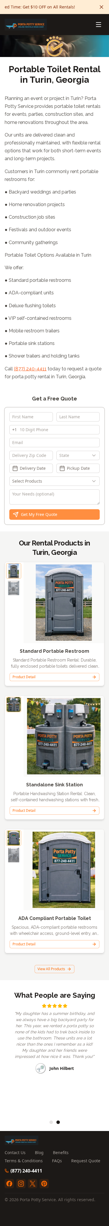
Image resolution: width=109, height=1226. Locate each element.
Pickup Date (78, 468)
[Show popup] (95, 455)
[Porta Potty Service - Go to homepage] (26, 24)
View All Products (51, 968)
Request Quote (85, 1160)
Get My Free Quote (39, 514)
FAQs (57, 1160)
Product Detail (23, 676)
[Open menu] (98, 24)
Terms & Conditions (24, 1160)
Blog (39, 1152)
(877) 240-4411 (30, 369)
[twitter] (32, 1183)
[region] (54, 1058)
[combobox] (78, 455)
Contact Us (15, 1152)
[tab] (51, 1122)
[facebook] (9, 1183)
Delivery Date (33, 468)
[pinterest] (44, 1183)
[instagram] (21, 1183)
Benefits (61, 1152)
